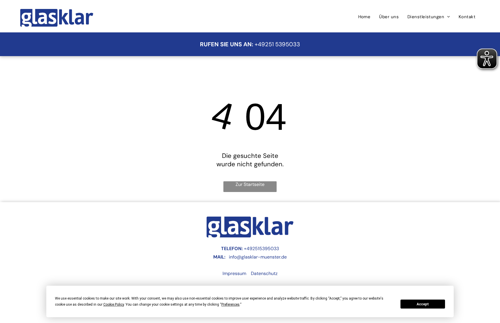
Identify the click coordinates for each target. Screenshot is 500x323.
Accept (423, 304)
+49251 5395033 (277, 44)
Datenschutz (264, 273)
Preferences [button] (230, 304)
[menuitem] (364, 16)
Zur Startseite (250, 184)
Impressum (234, 273)
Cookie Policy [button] (113, 304)
